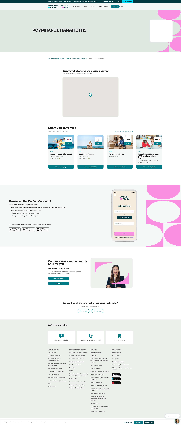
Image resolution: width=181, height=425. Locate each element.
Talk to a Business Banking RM (56, 377)
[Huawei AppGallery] (43, 228)
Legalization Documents (97, 374)
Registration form (103, 6)
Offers (85, 6)
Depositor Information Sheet (77, 385)
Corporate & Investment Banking (89, 1)
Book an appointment (54, 355)
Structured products (75, 364)
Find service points (53, 374)
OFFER (51, 151)
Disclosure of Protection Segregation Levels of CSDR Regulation (98, 398)
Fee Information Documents (77, 358)
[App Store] (15, 228)
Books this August (86, 154)
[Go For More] (65, 6)
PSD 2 (71, 370)
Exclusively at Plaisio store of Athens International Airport (148, 156)
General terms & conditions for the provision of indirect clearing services (99, 360)
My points (115, 6)
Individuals (50, 1)
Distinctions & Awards (96, 365)
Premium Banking (58, 1)
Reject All (138, 422)
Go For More (105, 1)
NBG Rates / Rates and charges (78, 352)
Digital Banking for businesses (120, 364)
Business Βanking (95, 368)
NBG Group (111, 1)
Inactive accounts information (77, 382)
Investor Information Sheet (76, 388)
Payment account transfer (76, 361)
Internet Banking (116, 352)
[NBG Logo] (53, 6)
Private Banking (67, 1)
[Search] (122, 6)
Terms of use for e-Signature (98, 385)
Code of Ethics (73, 378)
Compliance (93, 355)
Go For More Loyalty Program (56, 58)
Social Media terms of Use (97, 393)
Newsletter (72, 367)
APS (49, 383)
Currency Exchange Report (77, 355)
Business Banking (77, 1)
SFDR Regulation (95, 403)
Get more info (52, 352)
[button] (90, 95)
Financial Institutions (96, 382)
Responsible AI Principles (97, 411)
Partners (93, 6)
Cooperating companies (80, 58)
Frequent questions (95, 352)
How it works (76, 6)
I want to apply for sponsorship (57, 380)
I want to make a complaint (55, 371)
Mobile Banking (116, 355)
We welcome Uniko (116, 154)
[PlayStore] (117, 378)
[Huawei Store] (117, 382)
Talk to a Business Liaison (55, 368)
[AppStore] (117, 374)
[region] (90, 422)
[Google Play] (29, 228)
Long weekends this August (61, 154)
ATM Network (52, 386)
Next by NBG (115, 358)
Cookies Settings (128, 422)
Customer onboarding (118, 361)
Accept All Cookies (149, 422)
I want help (59, 283)
